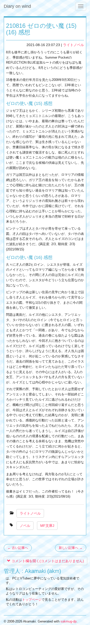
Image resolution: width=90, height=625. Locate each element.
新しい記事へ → (70, 548)
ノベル (25, 526)
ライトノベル (73, 45)
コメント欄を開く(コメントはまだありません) (47, 561)
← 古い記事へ (18, 548)
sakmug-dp (68, 621)
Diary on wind (17, 6)
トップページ (32, 599)
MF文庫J (47, 526)
